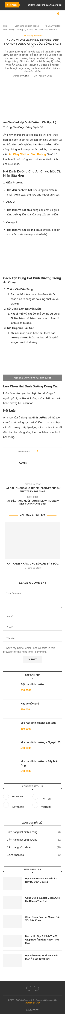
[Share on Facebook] (41, 451)
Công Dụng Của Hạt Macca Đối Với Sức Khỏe (42, 919)
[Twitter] (36, 988)
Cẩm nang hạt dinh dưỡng (27, 26)
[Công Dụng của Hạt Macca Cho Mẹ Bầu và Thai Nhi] (12, 902)
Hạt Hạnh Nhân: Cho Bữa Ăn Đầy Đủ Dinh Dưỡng (41, 880)
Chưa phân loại (34, 854)
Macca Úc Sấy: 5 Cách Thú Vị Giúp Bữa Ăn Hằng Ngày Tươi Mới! (42, 939)
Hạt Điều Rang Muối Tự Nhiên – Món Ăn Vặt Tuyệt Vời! (42, 957)
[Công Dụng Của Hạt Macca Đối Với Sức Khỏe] (12, 921)
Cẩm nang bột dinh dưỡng (34, 832)
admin (26, 75)
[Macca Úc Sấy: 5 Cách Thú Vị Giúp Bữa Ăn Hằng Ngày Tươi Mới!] (12, 941)
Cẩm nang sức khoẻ (34, 847)
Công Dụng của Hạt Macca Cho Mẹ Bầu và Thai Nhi (42, 899)
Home (6, 26)
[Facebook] (28, 988)
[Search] (61, 15)
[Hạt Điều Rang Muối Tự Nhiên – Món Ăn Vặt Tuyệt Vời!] (12, 960)
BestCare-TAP (33, 1003)
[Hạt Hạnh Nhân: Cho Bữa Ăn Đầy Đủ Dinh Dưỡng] (32, 540)
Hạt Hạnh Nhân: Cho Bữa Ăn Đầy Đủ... (32, 563)
